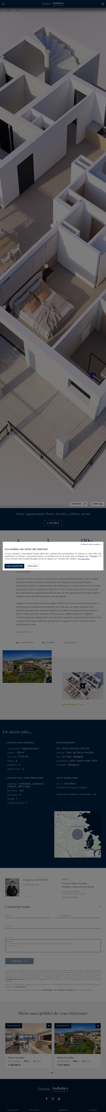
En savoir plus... (84, 558)
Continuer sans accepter (90, 544)
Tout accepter (14, 566)
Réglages (33, 566)
